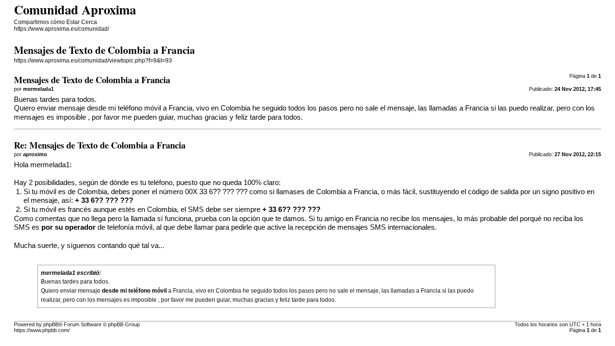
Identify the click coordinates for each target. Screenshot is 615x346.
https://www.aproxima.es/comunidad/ (61, 28)
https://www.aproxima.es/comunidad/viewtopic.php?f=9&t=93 (93, 60)
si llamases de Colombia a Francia (323, 192)
